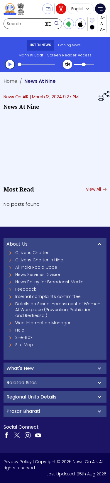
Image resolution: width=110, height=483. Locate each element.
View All (94, 189)
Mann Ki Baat (30, 55)
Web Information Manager (42, 323)
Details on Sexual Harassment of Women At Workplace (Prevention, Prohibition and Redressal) (57, 309)
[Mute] (67, 64)
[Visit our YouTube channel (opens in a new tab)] (38, 435)
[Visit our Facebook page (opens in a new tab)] (6, 435)
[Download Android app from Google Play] (68, 23)
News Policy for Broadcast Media (49, 282)
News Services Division (38, 274)
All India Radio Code (36, 267)
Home (10, 81)
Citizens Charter (31, 253)
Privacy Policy (18, 462)
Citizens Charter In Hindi (39, 260)
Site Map (24, 345)
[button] (48, 23)
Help (19, 330)
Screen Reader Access (69, 55)
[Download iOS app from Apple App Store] (80, 23)
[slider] (36, 64)
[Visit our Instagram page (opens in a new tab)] (28, 435)
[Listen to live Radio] (61, 9)
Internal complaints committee (48, 296)
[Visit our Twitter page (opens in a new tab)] (17, 435)
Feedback (25, 289)
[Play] (10, 64)
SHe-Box (23, 337)
